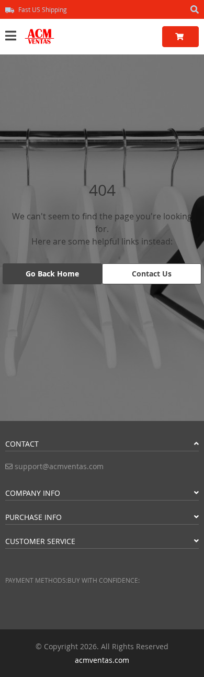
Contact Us (152, 274)
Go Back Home (52, 274)
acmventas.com (102, 660)
